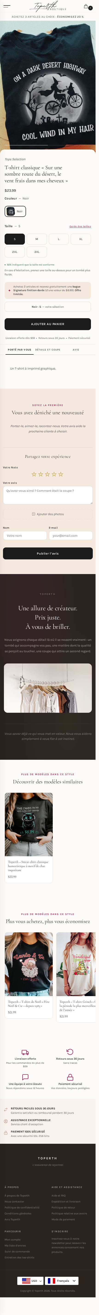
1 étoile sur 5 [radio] (34, 474)
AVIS (76, 349)
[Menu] (6, 6)
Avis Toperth (12, 1219)
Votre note (11, 467)
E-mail (54, 527)
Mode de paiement (63, 1219)
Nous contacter (14, 1201)
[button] (87, 6)
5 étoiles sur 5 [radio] (61, 474)
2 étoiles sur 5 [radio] (41, 474)
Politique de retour (63, 1207)
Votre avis (10, 482)
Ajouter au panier (47, 324)
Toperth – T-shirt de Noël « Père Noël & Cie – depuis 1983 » (29, 1004)
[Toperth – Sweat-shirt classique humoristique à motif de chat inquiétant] (29, 824)
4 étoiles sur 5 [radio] (54, 474)
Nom (6, 527)
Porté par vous (19, 349)
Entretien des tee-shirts (19, 1257)
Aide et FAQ (59, 1195)
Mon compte (12, 1239)
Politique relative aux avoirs (69, 1213)
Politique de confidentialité (22, 1207)
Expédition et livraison (66, 1201)
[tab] (20, 350)
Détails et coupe (48, 349)
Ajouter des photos (50, 514)
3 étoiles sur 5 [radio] (47, 474)
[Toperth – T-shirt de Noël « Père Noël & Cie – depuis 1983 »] (29, 964)
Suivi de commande (17, 1251)
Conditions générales (18, 1213)
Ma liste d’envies (15, 1245)
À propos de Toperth (17, 1195)
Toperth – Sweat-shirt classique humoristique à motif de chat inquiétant (28, 866)
